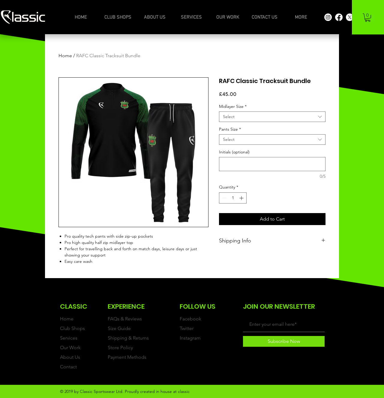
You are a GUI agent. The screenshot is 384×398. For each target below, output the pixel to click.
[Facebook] (339, 17)
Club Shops (72, 328)
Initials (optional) (234, 152)
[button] (368, 17)
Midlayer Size (233, 106)
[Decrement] (223, 198)
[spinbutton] (232, 198)
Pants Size (230, 129)
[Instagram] (328, 17)
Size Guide (119, 328)
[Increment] (242, 198)
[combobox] (272, 116)
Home (65, 55)
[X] (349, 17)
